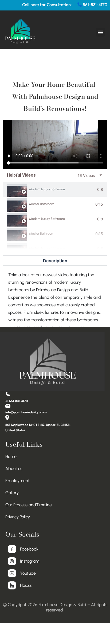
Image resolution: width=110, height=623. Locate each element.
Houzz (26, 585)
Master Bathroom (41, 204)
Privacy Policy (17, 516)
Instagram (29, 561)
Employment (17, 480)
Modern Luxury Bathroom (47, 189)
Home (11, 456)
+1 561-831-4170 (16, 401)
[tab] (55, 189)
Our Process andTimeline (28, 504)
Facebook (29, 549)
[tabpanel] (55, 144)
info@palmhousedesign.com (26, 412)
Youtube (28, 573)
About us (13, 468)
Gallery (12, 492)
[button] (100, 32)
